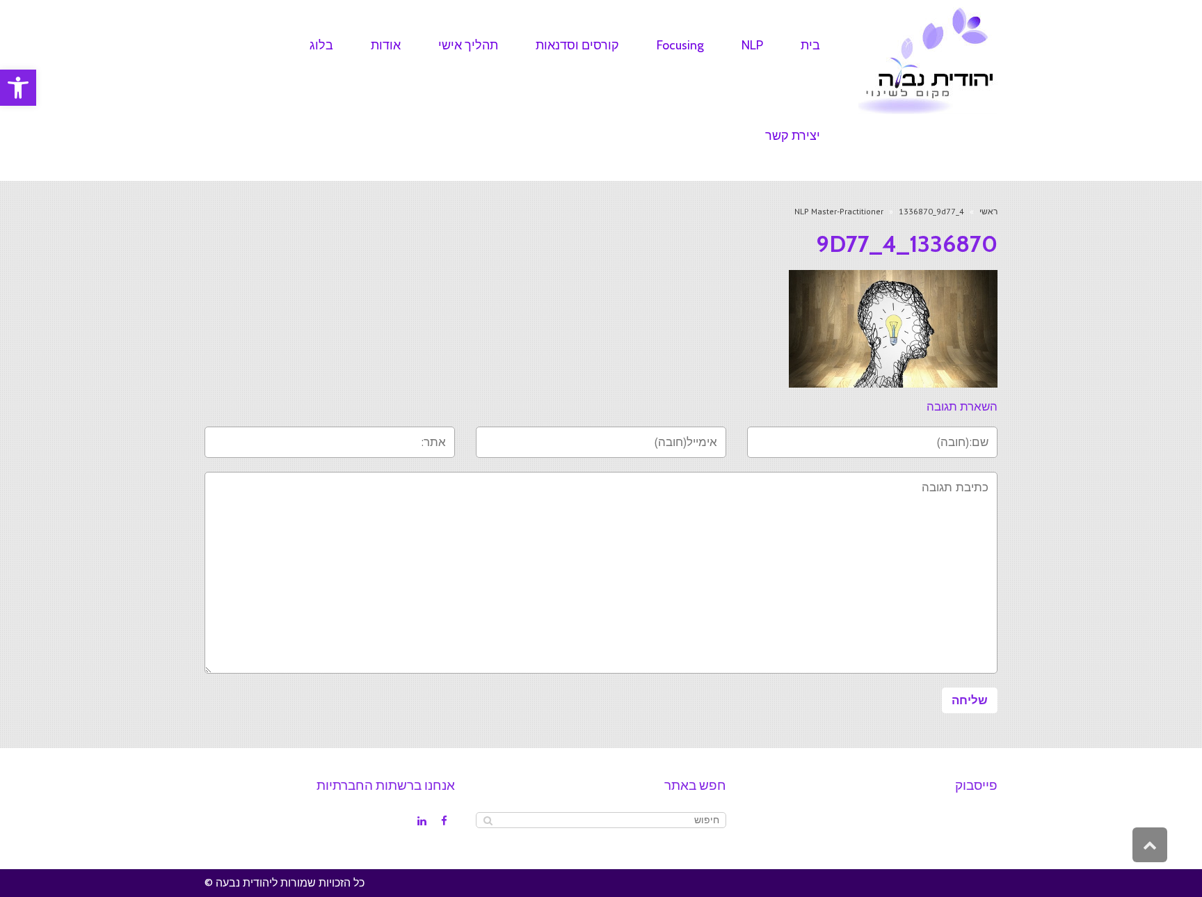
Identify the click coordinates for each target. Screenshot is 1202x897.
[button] (18, 88)
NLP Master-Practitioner (838, 211)
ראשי (988, 211)
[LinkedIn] (421, 821)
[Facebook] (444, 821)
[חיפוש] (488, 820)
